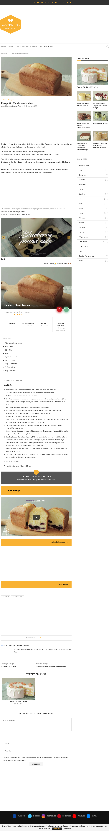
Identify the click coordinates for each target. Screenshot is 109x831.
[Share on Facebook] (43, 638)
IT (49, 2)
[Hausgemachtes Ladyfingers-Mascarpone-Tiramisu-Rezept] (84, 136)
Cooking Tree (16, 106)
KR (38, 2)
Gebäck (50, 47)
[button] (3, 237)
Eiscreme (93, 184)
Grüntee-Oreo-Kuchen (100, 123)
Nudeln (93, 232)
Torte (40, 47)
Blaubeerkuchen (17, 596)
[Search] (104, 47)
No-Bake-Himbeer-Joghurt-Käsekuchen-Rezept (100, 106)
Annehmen (56, 829)
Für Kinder (94, 246)
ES (45, 2)
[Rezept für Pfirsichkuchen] (18, 689)
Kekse (17, 47)
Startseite (3, 47)
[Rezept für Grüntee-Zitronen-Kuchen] (84, 96)
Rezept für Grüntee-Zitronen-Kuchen (83, 105)
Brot (45, 47)
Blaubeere (5, 596)
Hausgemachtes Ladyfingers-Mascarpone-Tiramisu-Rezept (82, 147)
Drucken (66, 308)
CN (63, 2)
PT (56, 2)
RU (74, 2)
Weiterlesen (67, 829)
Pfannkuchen (93, 237)
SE (52, 2)
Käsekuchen (24, 47)
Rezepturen (93, 242)
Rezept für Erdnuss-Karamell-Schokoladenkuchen (83, 125)
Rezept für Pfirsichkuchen (18, 701)
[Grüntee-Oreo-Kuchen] (100, 116)
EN (34, 2)
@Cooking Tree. (49, 479)
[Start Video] (36, 517)
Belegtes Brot (93, 165)
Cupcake (93, 180)
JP (67, 2)
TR (59, 2)
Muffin (93, 223)
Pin (59, 308)
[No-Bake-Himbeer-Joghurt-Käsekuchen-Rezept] (100, 96)
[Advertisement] (73, 24)
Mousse (93, 218)
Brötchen (93, 175)
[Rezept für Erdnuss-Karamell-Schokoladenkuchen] (84, 116)
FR (42, 2)
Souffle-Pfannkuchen (93, 256)
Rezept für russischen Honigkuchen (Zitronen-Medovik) (100, 145)
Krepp (93, 208)
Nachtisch (33, 47)
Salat (93, 251)
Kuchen (10, 47)
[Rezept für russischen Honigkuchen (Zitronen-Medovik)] (100, 136)
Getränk (93, 194)
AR (71, 2)
